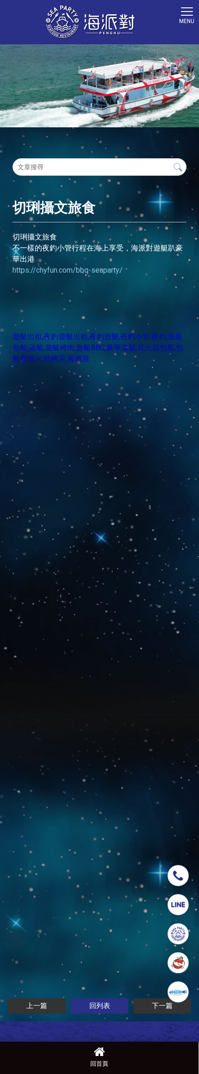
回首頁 (99, 1063)
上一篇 (36, 1006)
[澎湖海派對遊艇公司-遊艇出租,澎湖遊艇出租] (90, 23)
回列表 (99, 1006)
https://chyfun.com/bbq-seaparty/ (67, 270)
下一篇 (162, 1006)
